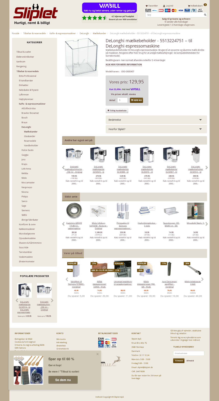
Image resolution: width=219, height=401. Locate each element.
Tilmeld (179, 360)
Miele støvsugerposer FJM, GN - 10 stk (146, 284)
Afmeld (190, 360)
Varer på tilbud (73, 253)
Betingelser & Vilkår (24, 339)
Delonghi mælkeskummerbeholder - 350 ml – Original (44, 306)
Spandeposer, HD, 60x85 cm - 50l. (171, 224)
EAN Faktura (20, 347)
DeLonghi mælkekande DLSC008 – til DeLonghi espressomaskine (122, 172)
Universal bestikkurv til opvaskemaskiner (123, 282)
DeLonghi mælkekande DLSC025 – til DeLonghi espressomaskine (98, 172)
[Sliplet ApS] (35, 13)
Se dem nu (63, 380)
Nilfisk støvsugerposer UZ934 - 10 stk (99, 284)
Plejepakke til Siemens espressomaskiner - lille (122, 227)
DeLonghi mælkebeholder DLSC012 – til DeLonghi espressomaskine (195, 172)
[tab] (156, 120)
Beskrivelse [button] (114, 119)
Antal (112, 100)
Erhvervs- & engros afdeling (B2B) (29, 345)
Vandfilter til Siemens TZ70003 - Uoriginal (76, 284)
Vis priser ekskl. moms (123, 94)
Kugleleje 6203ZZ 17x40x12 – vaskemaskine (74, 226)
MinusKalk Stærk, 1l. (196, 223)
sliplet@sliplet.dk (145, 367)
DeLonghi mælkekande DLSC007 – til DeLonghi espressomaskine (171, 172)
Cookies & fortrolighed (25, 342)
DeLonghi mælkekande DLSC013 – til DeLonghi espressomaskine (147, 172)
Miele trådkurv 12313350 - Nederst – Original (98, 226)
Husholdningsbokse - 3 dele (147, 224)
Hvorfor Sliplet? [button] (116, 129)
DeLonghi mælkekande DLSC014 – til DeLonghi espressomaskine (24, 307)
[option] (74, 169)
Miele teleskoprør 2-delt (193, 282)
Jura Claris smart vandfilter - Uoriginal (169, 284)
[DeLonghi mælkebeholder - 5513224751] (81, 57)
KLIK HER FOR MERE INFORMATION (124, 64)
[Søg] (205, 14)
